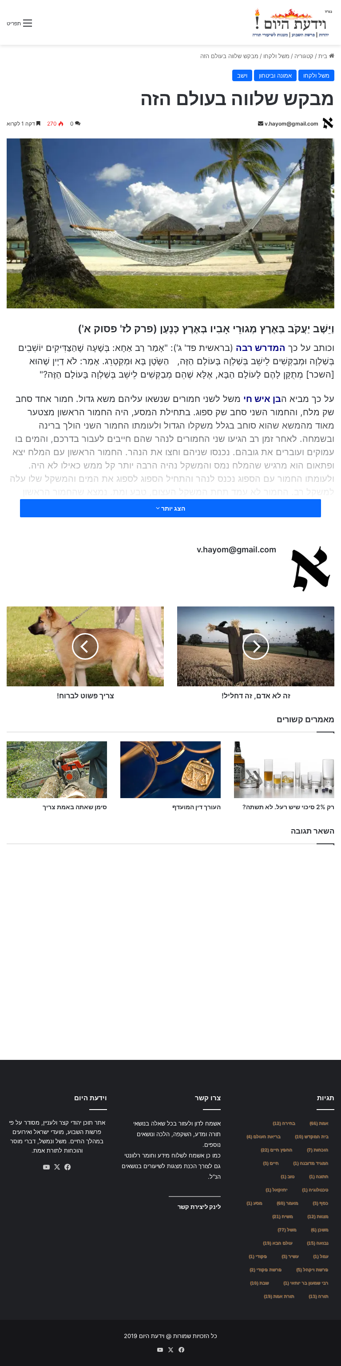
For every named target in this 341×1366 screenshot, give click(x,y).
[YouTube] (46, 1167)
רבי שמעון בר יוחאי (305, 1282)
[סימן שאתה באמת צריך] (57, 769)
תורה (318, 1296)
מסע (254, 1203)
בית (323, 55)
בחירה (284, 1123)
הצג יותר (172, 508)
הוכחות (317, 1149)
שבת (259, 1282)
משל (287, 1229)
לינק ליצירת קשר (199, 1206)
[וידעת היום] (292, 22)
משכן (319, 1229)
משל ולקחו (276, 55)
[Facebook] (67, 1167)
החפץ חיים (276, 1149)
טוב (287, 1176)
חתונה (318, 1176)
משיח (282, 1216)
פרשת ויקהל (312, 1269)
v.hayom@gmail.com (291, 123)
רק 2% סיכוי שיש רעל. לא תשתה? (288, 807)
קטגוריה (303, 55)
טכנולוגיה (315, 1189)
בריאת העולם (263, 1136)
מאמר (287, 1203)
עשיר (290, 1256)
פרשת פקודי (266, 1269)
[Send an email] (260, 123)
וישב (242, 75)
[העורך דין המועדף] (170, 769)
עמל (320, 1256)
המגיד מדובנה (310, 1163)
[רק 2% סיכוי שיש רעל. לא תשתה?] (284, 769)
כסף (320, 1203)
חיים (270, 1163)
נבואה (317, 1242)
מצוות (317, 1216)
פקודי (258, 1256)
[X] (57, 1167)
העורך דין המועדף (196, 807)
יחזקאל (276, 1189)
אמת (318, 1123)
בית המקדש (311, 1136)
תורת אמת (279, 1296)
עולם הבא (277, 1242)
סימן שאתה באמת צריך (75, 807)
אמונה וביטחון (275, 75)
